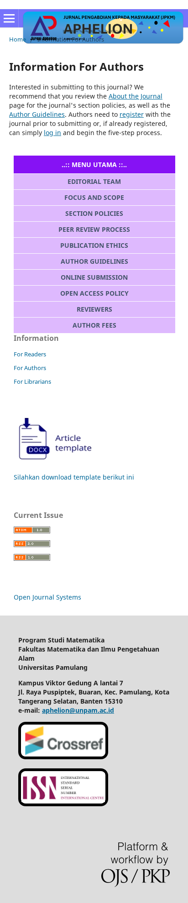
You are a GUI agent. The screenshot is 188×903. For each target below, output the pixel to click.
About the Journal (135, 96)
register (132, 114)
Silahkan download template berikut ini (74, 477)
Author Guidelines (37, 114)
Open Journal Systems (47, 597)
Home (17, 39)
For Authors (30, 368)
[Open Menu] (9, 18)
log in (52, 132)
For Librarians (32, 381)
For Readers (30, 354)
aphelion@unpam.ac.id (78, 710)
